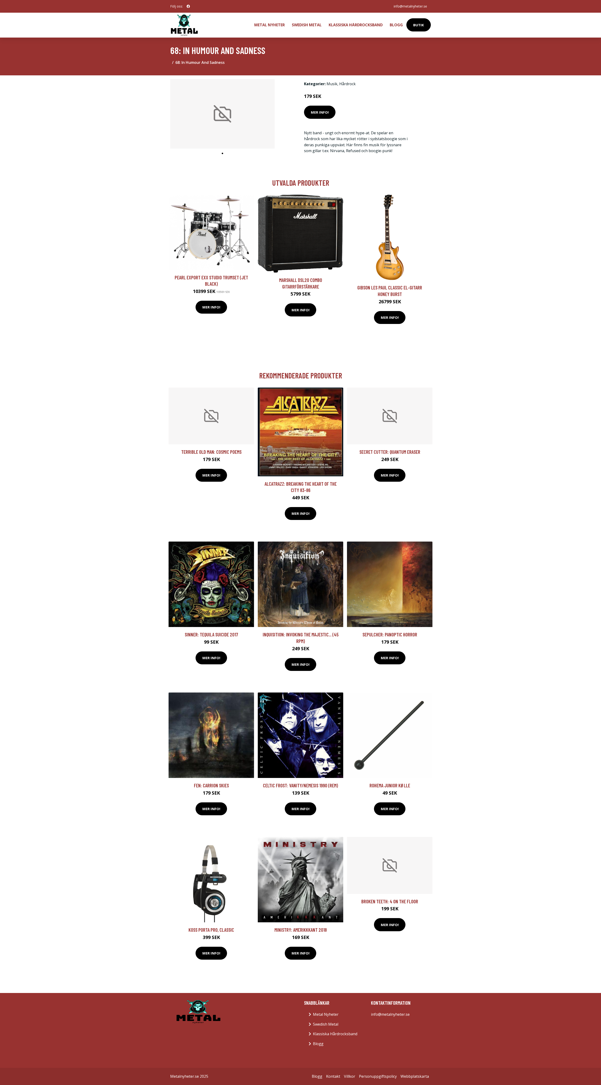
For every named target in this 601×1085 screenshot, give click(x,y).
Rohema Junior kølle (390, 785)
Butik (418, 25)
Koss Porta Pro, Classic (211, 930)
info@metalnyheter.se (410, 6)
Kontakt (333, 1076)
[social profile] (188, 6)
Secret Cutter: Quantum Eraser (389, 452)
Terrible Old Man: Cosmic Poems (211, 452)
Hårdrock (347, 83)
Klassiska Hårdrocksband (356, 24)
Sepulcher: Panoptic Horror (389, 634)
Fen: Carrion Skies (211, 785)
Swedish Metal (307, 24)
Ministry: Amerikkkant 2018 (300, 930)
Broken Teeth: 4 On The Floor (389, 901)
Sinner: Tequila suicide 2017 (211, 634)
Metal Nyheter (269, 24)
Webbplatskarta (415, 1076)
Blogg (396, 24)
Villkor (349, 1076)
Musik (332, 83)
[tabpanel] (222, 114)
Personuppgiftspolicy (378, 1076)
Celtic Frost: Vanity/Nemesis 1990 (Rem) (300, 785)
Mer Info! (320, 112)
